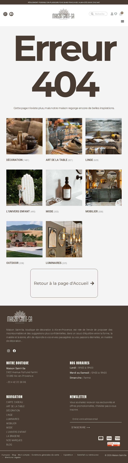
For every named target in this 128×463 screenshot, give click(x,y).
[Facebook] (11, 14)
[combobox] (98, 14)
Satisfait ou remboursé (87, 455)
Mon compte (24, 455)
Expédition (68, 455)
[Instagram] (5, 14)
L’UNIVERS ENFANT (16, 432)
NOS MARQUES (14, 440)
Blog (14, 455)
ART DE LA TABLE (15, 406)
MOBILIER (11, 423)
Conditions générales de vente (45, 455)
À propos (6, 455)
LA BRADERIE (13, 436)
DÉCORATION (13, 410)
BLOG (9, 445)
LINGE (9, 415)
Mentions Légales (13, 457)
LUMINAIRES (12, 419)
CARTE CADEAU (14, 402)
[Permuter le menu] (122, 21)
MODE (9, 428)
